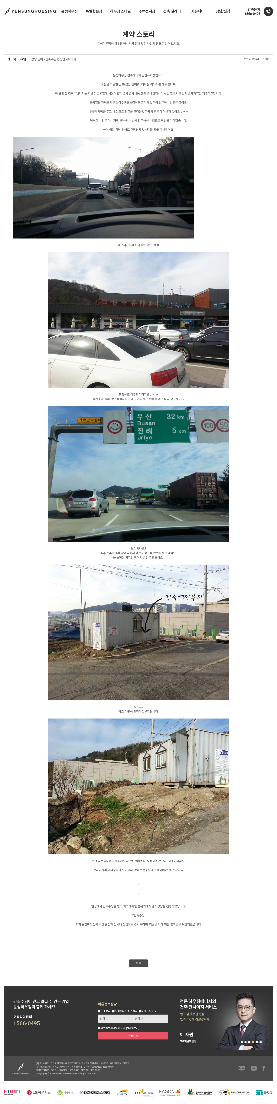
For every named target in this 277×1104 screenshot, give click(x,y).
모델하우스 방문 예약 (126, 1011)
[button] (242, 1042)
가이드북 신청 (149, 1011)
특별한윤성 (94, 11)
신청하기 (133, 1035)
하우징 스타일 (120, 11)
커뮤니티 (197, 11)
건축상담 (105, 1011)
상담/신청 (223, 11)
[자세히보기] (132, 1028)
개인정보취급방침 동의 (113, 1028)
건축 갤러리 (172, 11)
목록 (138, 963)
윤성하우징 (69, 11)
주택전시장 (147, 11)
